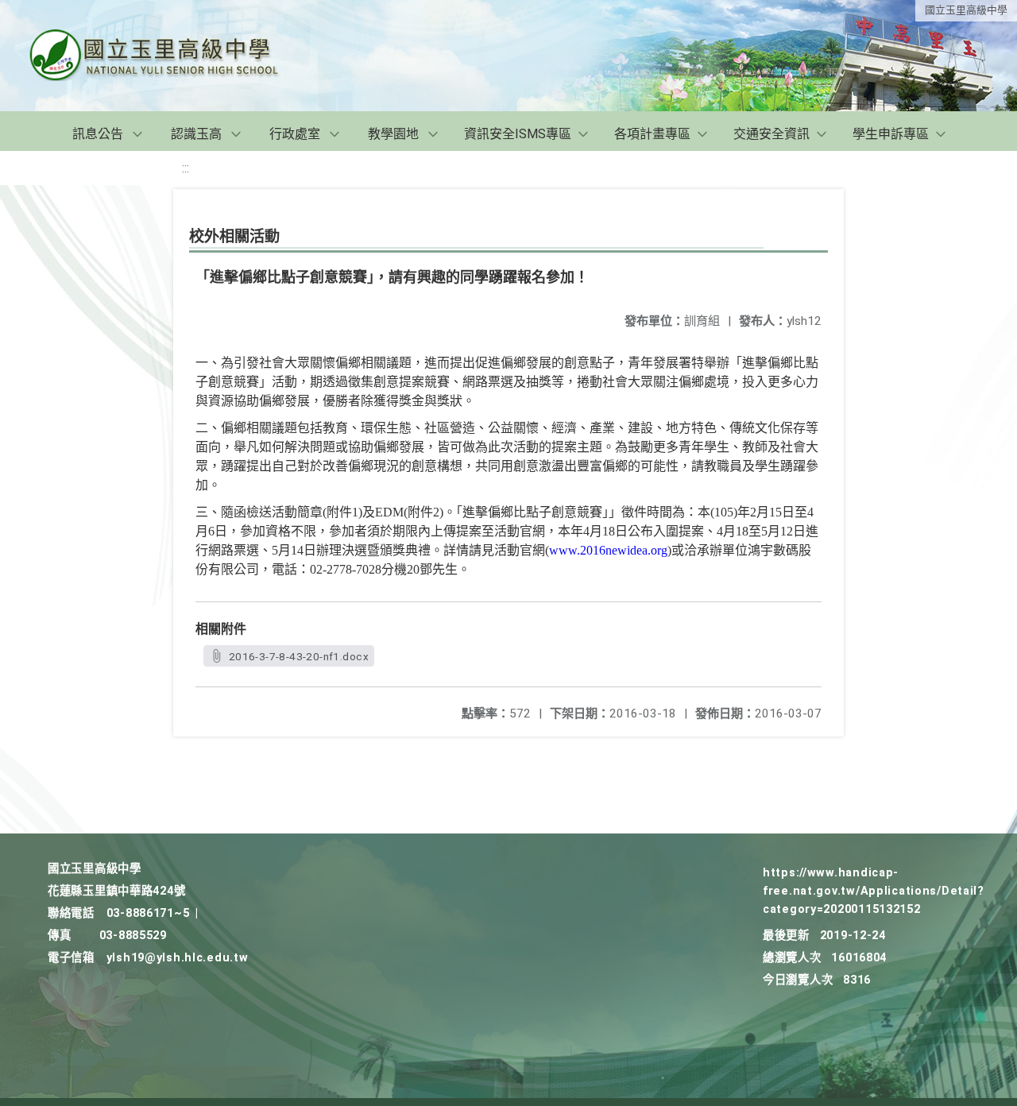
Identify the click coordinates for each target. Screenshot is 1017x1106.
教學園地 (393, 133)
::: (185, 168)
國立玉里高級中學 (966, 10)
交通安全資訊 (771, 133)
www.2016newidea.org (608, 550)
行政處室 (294, 133)
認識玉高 (196, 133)
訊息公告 (97, 133)
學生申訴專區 (891, 133)
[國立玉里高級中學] (173, 56)
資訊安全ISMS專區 (517, 133)
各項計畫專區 (652, 133)
